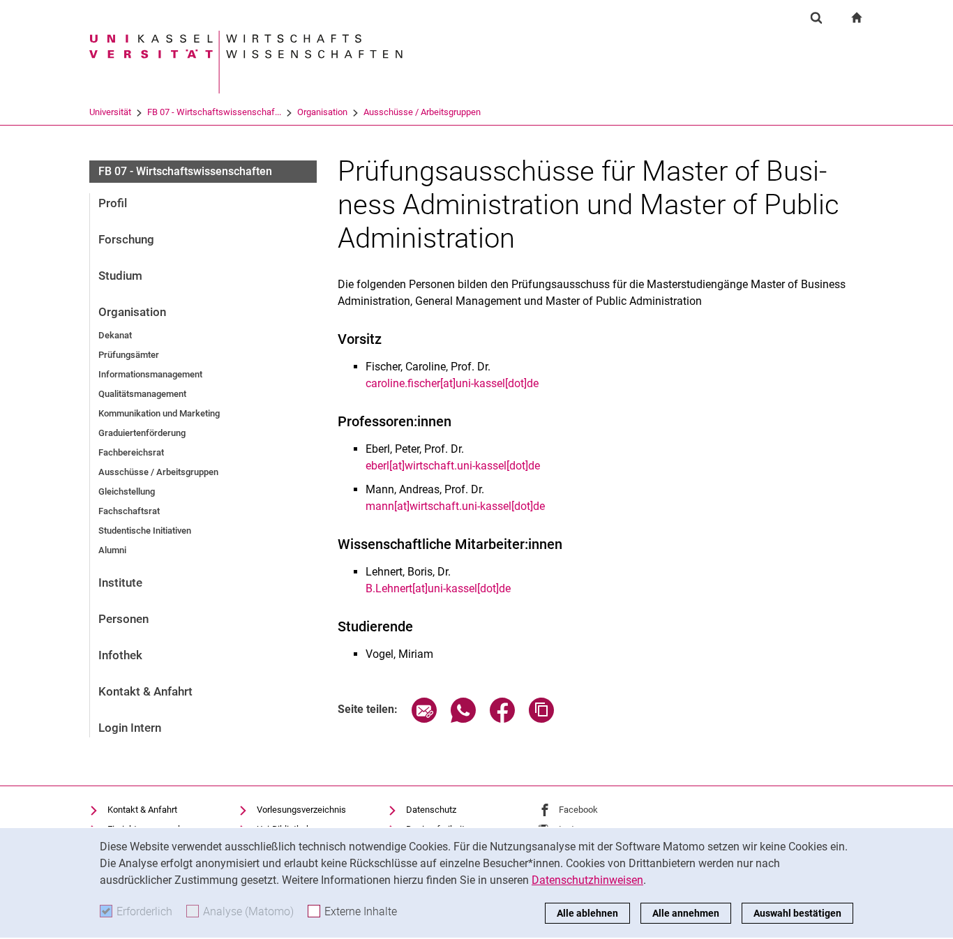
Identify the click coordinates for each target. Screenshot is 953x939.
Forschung (126, 239)
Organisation (322, 112)
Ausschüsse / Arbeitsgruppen (422, 112)
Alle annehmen (685, 913)
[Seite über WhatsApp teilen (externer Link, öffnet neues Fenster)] (463, 719)
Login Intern (129, 728)
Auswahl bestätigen (797, 913)
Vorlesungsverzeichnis (301, 809)
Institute (120, 582)
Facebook (578, 809)
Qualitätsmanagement (142, 394)
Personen (123, 619)
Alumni (112, 550)
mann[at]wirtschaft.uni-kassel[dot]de (455, 506)
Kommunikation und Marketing (159, 413)
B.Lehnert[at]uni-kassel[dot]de (438, 588)
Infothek (120, 655)
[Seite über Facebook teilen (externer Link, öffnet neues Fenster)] (502, 719)
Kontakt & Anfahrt (145, 691)
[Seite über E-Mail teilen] (424, 719)
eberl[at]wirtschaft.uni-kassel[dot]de (453, 465)
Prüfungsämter (128, 355)
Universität (110, 112)
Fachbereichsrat (131, 452)
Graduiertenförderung (142, 433)
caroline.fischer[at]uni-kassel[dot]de (452, 383)
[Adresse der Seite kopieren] (541, 719)
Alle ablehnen (587, 913)
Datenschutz (431, 809)
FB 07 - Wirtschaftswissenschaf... (214, 112)
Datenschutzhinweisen (587, 880)
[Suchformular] (816, 17)
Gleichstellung (126, 491)
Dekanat (115, 335)
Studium (120, 276)
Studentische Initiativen (144, 530)
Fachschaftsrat (129, 511)
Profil (112, 203)
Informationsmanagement (150, 374)
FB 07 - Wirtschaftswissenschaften (185, 171)
